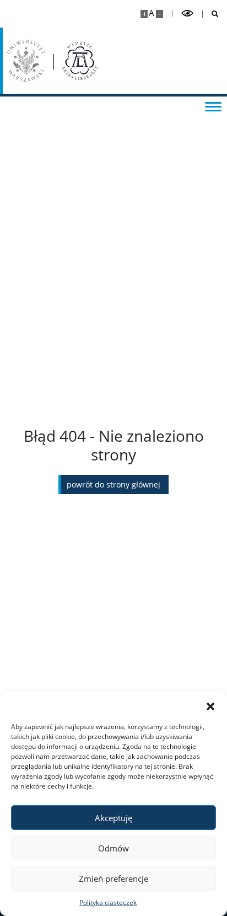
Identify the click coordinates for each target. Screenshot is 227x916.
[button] (210, 705)
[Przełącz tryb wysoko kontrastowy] (187, 13)
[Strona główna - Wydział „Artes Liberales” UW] (80, 60)
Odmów (113, 848)
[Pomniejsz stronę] (159, 14)
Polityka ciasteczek (108, 902)
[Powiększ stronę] (144, 14)
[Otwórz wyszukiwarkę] (210, 14)
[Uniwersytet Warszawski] (26, 61)
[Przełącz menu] (213, 106)
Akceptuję (113, 817)
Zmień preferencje (113, 878)
